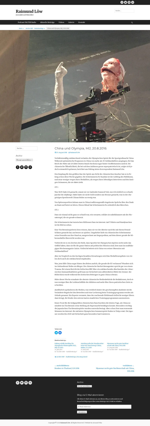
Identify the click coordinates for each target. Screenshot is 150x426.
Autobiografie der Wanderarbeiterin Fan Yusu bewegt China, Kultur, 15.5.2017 (92, 296)
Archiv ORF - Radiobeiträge (35, 28)
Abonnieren (82, 362)
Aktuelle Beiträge (47, 22)
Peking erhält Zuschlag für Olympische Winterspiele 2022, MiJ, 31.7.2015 (65, 296)
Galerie (71, 22)
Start (21, 28)
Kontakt (81, 22)
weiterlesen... (108, 72)
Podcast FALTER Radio (27, 22)
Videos (61, 22)
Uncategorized (82, 307)
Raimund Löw (29, 11)
